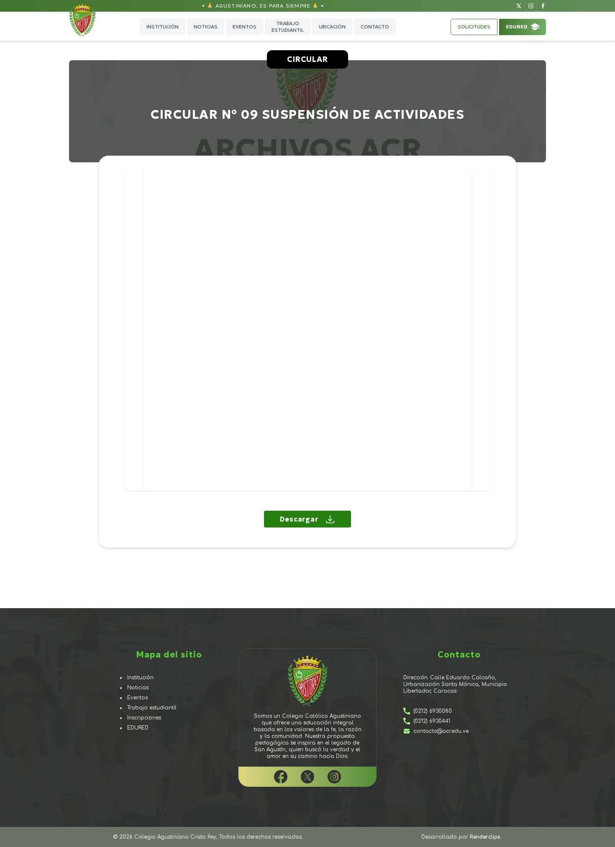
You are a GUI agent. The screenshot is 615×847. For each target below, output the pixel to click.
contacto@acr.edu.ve (441, 731)
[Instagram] (531, 6)
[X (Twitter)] (518, 6)
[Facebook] (543, 6)
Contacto (375, 26)
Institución (162, 26)
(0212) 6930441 (431, 721)
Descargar (299, 519)
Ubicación (332, 26)
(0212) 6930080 (432, 711)
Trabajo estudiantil (152, 708)
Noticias (206, 26)
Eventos (244, 26)
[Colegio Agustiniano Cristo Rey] (89, 26)
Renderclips (485, 837)
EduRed (517, 26)
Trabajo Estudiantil (288, 26)
